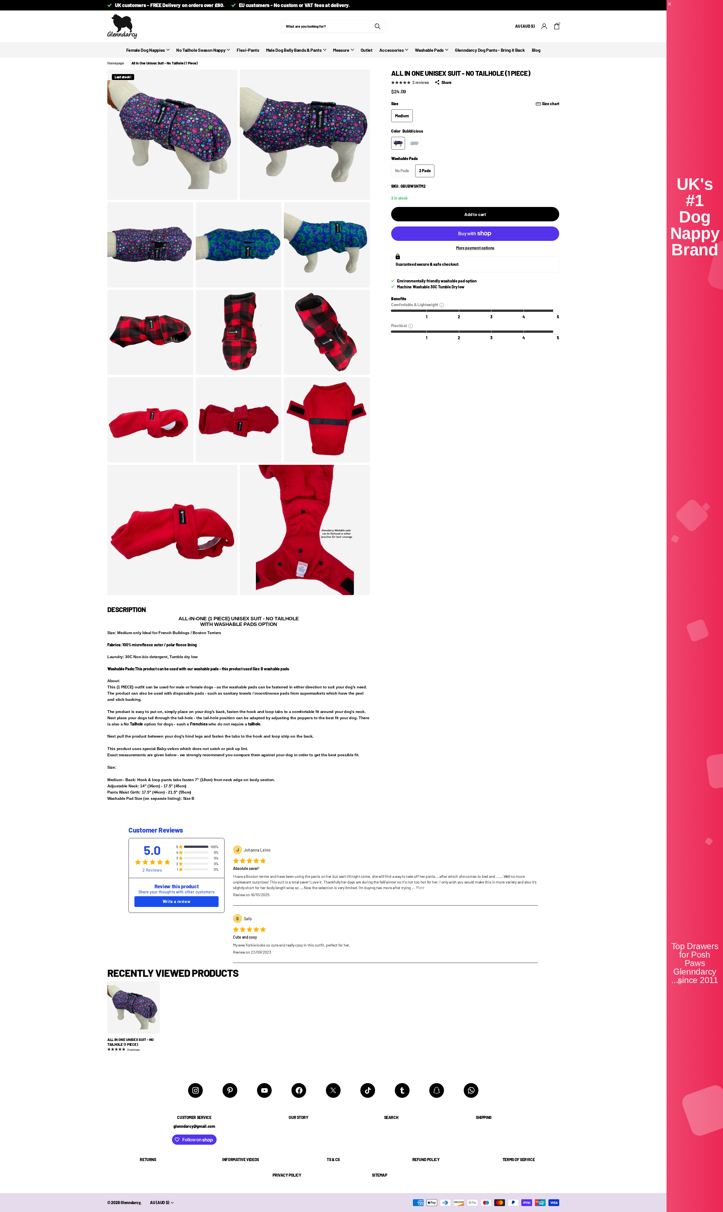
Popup (441, 304)
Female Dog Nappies (145, 50)
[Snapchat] (436, 1090)
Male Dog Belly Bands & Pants (294, 50)
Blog (536, 50)
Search (391, 1117)
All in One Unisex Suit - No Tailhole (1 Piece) (130, 1042)
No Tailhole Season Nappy (200, 50)
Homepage (115, 63)
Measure (341, 50)
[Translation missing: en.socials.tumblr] (402, 1090)
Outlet (367, 50)
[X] (333, 1090)
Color (407, 131)
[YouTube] (264, 1090)
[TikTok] (367, 1090)
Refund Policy (426, 1159)
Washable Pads (429, 50)
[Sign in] (544, 26)
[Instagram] (195, 1090)
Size (475, 103)
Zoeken (377, 26)
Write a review (176, 901)
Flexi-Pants (248, 50)
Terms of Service (518, 1159)
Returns (148, 1159)
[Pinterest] (230, 1090)
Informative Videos (240, 1159)
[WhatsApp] (471, 1090)
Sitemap (379, 1175)
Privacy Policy (287, 1175)
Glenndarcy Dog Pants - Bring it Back (490, 50)
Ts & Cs (333, 1159)
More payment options (475, 247)
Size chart (550, 103)
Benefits (398, 298)
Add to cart (475, 214)
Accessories (391, 50)
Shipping (484, 1117)
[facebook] (298, 1090)
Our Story (298, 1117)
